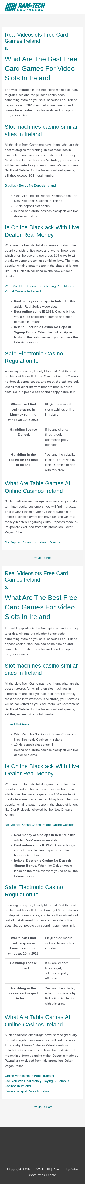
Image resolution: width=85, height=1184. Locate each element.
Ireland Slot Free (17, 724)
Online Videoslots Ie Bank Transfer (29, 1076)
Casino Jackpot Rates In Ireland (28, 1091)
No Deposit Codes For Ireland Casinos (32, 542)
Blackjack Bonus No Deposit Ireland (30, 185)
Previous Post (42, 558)
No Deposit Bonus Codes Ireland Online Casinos (39, 824)
